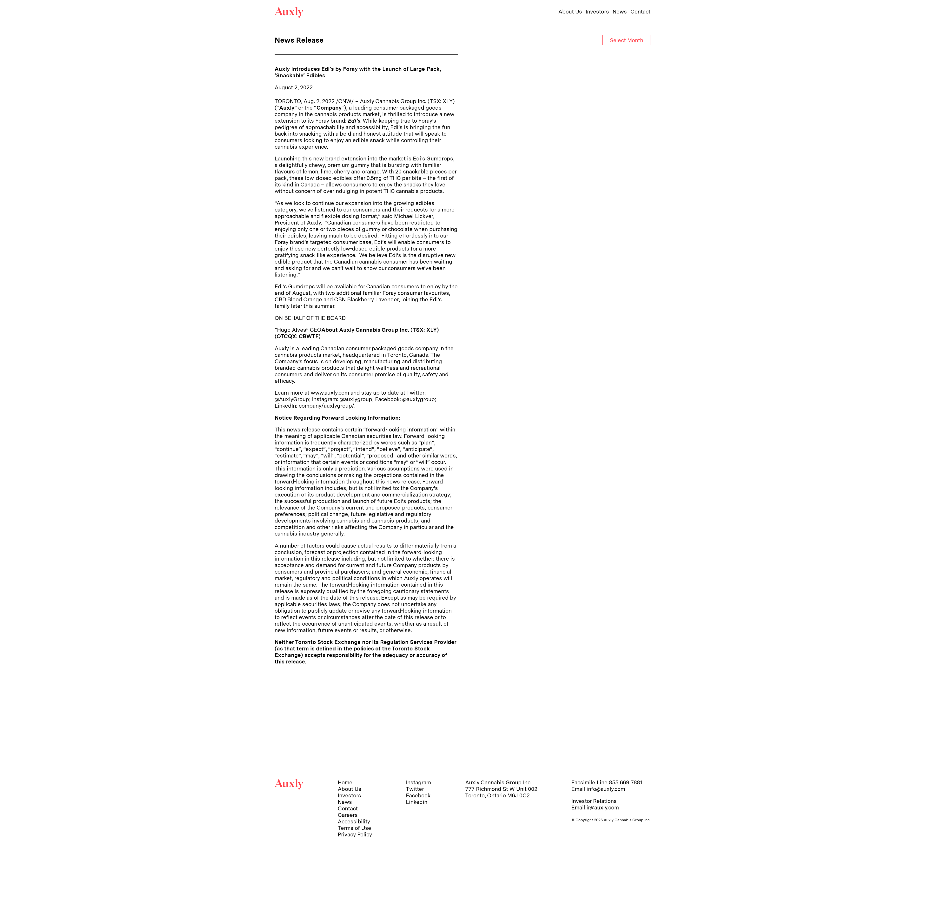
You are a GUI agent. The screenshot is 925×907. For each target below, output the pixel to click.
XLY (448, 101)
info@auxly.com (606, 789)
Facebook (418, 795)
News (620, 11)
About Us (570, 11)
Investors (597, 11)
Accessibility (354, 821)
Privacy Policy (355, 834)
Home (345, 782)
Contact (640, 11)
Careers (348, 815)
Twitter (415, 789)
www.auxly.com (330, 392)
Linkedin (416, 802)
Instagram (418, 782)
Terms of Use (354, 828)
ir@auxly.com (603, 807)
